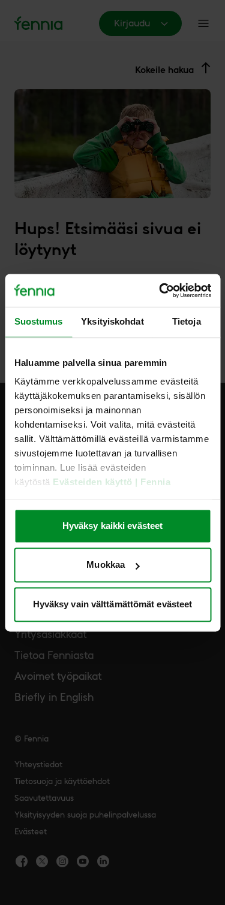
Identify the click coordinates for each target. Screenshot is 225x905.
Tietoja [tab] (186, 321)
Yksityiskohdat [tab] (112, 321)
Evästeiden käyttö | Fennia (111, 482)
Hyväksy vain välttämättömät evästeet (113, 604)
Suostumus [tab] (38, 321)
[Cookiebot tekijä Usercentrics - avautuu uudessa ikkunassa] (160, 290)
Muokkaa (105, 565)
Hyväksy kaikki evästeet (112, 525)
